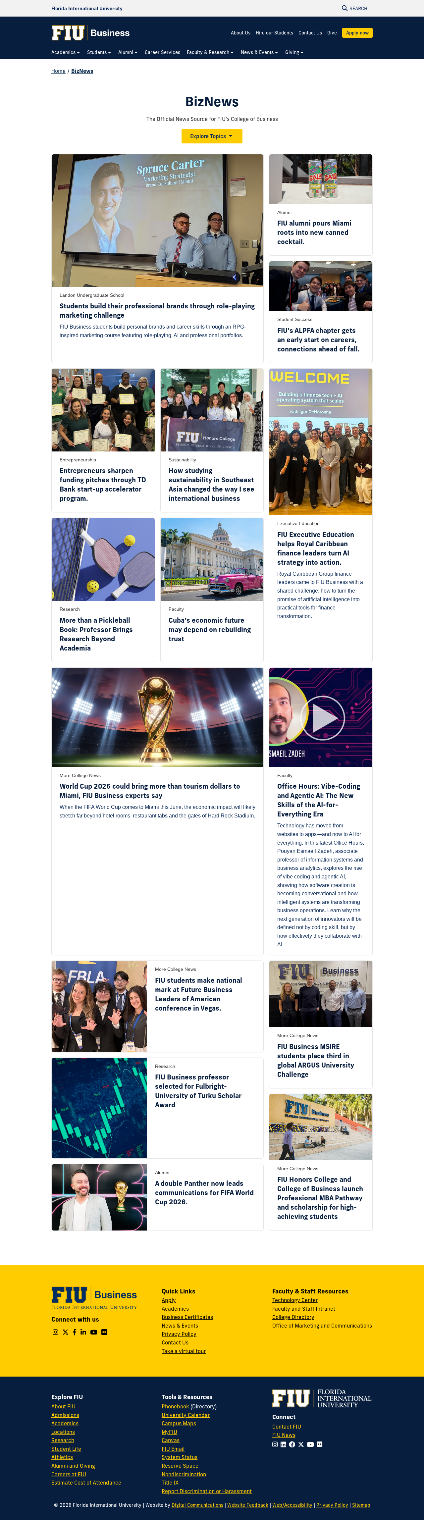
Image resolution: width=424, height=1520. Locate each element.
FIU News (283, 1435)
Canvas (171, 1440)
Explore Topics (208, 136)
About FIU (63, 1406)
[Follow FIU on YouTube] (312, 1444)
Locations (63, 1432)
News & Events (180, 1325)
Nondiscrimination (184, 1474)
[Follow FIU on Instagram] (276, 1444)
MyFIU (169, 1432)
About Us (240, 33)
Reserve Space (180, 1465)
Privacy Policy (179, 1334)
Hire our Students (274, 33)
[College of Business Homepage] (90, 33)
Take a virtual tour (184, 1351)
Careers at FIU (68, 1474)
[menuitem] (66, 52)
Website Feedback (247, 1505)
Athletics (62, 1457)
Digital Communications (197, 1505)
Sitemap (361, 1505)
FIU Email (173, 1448)
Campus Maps (179, 1423)
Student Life (66, 1448)
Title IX (170, 1482)
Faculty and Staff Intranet (303, 1308)
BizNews (82, 71)
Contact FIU (286, 1426)
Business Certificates (187, 1317)
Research (62, 1440)
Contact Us (310, 33)
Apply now (357, 33)
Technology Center (295, 1300)
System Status (179, 1457)
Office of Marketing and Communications (322, 1325)
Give (332, 33)
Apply (169, 1300)
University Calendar (186, 1415)
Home (58, 71)
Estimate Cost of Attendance (86, 1482)
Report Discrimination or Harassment (207, 1491)
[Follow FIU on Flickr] (321, 1444)
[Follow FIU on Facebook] (293, 1444)
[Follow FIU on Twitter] (302, 1444)
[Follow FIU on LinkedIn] (285, 1444)
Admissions (65, 1415)
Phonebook (175, 1406)
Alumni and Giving (73, 1465)
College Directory (293, 1317)
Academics (175, 1308)
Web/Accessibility (292, 1505)
